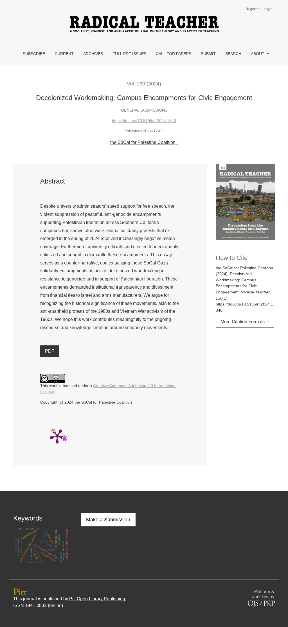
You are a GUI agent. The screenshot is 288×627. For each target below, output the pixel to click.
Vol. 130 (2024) (144, 84)
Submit (208, 53)
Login (268, 9)
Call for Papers (173, 53)
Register (252, 9)
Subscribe (34, 53)
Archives (93, 53)
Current (64, 53)
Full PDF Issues (129, 53)
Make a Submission (108, 519)
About (258, 53)
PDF (49, 351)
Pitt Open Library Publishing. (97, 598)
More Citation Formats (243, 321)
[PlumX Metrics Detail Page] (57, 436)
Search (233, 53)
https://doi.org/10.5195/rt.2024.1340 (144, 120)
